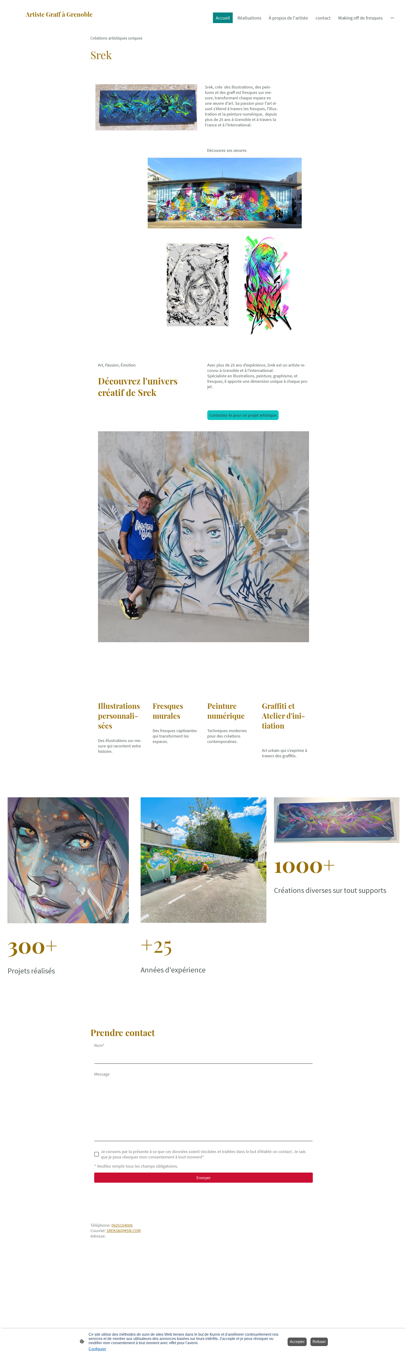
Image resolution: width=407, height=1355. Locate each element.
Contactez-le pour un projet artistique (243, 415)
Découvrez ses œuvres (227, 150)
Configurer (97, 1349)
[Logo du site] (70, 29)
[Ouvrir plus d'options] (392, 18)
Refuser (319, 1342)
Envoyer (203, 1177)
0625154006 (122, 1225)
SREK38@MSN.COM (123, 1230)
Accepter (297, 1342)
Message (102, 1074)
